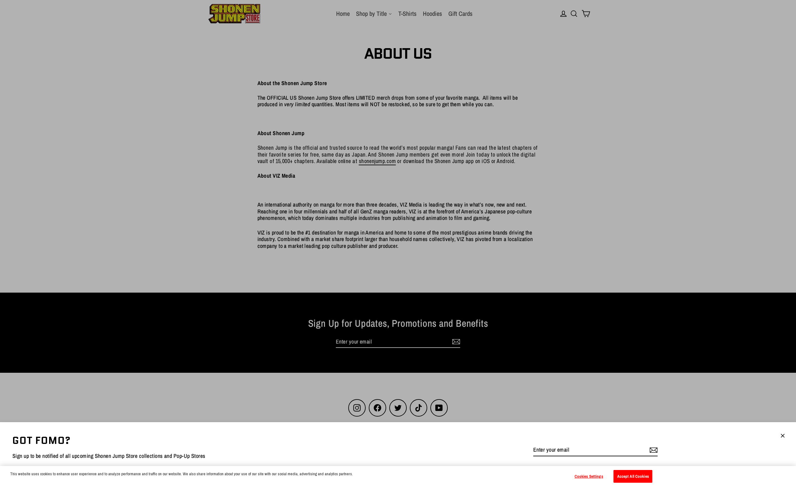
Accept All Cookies (633, 476)
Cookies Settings (589, 476)
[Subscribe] (653, 450)
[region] (398, 477)
